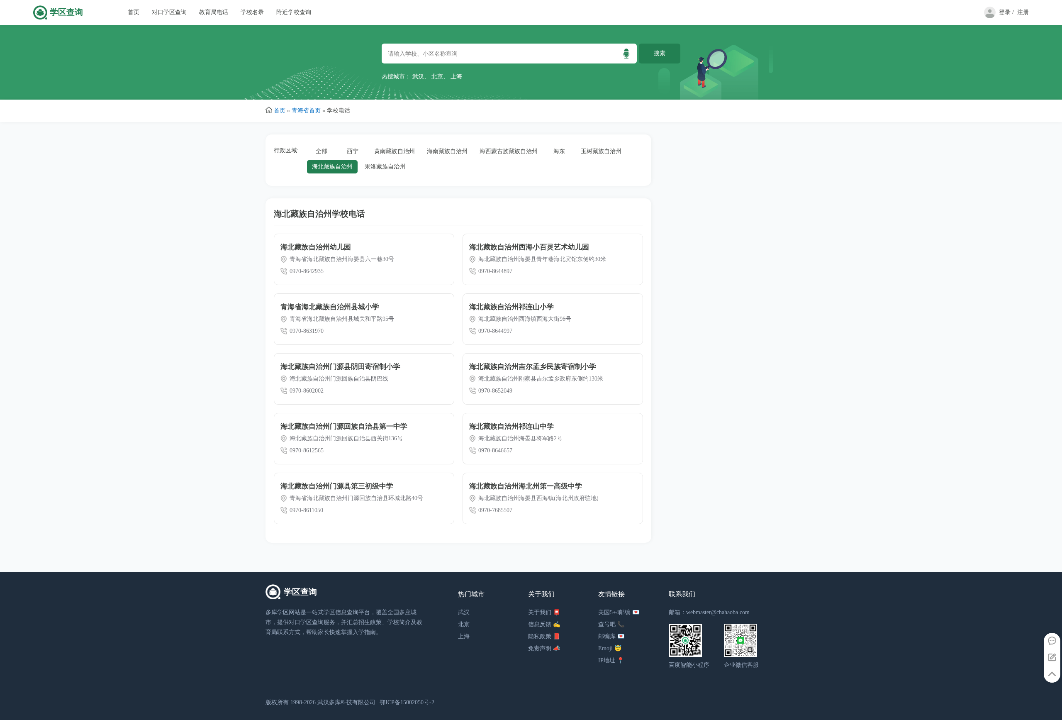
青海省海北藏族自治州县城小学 (329, 307)
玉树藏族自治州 (601, 151)
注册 (1023, 12)
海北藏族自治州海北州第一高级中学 (525, 486)
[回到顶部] (1052, 674)
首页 (133, 12)
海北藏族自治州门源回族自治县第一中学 (343, 426)
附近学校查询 (293, 12)
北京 (437, 76)
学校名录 (252, 12)
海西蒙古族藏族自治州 (509, 151)
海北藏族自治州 (332, 167)
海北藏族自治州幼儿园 (315, 247)
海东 (559, 151)
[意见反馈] (1052, 657)
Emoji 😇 (609, 648)
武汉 (418, 76)
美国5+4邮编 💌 (618, 612)
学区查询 (66, 12)
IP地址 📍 (611, 660)
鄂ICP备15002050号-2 (407, 702)
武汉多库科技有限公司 (346, 702)
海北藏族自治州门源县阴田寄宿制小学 (340, 367)
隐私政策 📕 (544, 636)
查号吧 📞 (611, 624)
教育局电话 (213, 12)
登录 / (1006, 12)
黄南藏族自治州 (394, 151)
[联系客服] (1052, 641)
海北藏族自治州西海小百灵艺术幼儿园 (529, 247)
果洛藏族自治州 (385, 167)
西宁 (352, 151)
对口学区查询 (169, 12)
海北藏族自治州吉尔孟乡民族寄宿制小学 (532, 367)
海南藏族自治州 (447, 151)
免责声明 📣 (544, 648)
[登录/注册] (988, 16)
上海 (456, 76)
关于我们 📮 (544, 612)
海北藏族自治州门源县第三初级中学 (336, 486)
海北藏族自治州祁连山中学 (511, 426)
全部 (321, 151)
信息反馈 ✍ (544, 624)
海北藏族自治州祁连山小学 (511, 307)
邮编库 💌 (611, 636)
